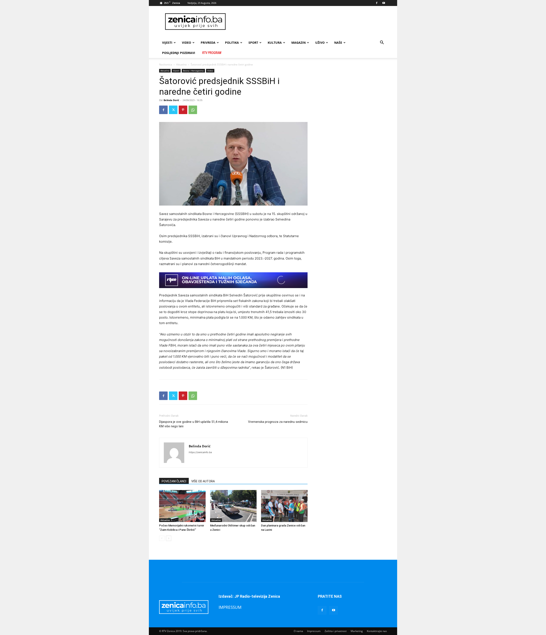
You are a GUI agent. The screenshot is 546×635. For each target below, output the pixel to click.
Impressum (314, 631)
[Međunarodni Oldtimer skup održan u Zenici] (233, 506)
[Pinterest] (183, 110)
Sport (253, 43)
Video (210, 70)
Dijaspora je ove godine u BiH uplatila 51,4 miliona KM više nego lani (193, 424)
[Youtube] (383, 3)
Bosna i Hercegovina (193, 70)
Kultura (275, 43)
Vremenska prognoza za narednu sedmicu (278, 422)
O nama (298, 631)
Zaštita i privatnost (336, 631)
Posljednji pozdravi (178, 53)
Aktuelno (181, 64)
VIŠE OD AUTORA (203, 481)
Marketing (357, 631)
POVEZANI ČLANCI (174, 481)
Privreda (208, 43)
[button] (382, 43)
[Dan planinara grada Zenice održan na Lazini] (284, 506)
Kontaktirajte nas (377, 631)
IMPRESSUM (230, 607)
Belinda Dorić (171, 100)
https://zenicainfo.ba (200, 452)
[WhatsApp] (193, 110)
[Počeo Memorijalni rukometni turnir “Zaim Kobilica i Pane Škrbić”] (182, 506)
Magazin (298, 43)
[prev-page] (161, 538)
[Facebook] (376, 3)
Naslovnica (165, 64)
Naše (338, 43)
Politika (232, 43)
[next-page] (168, 538)
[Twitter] (173, 110)
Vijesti (167, 43)
